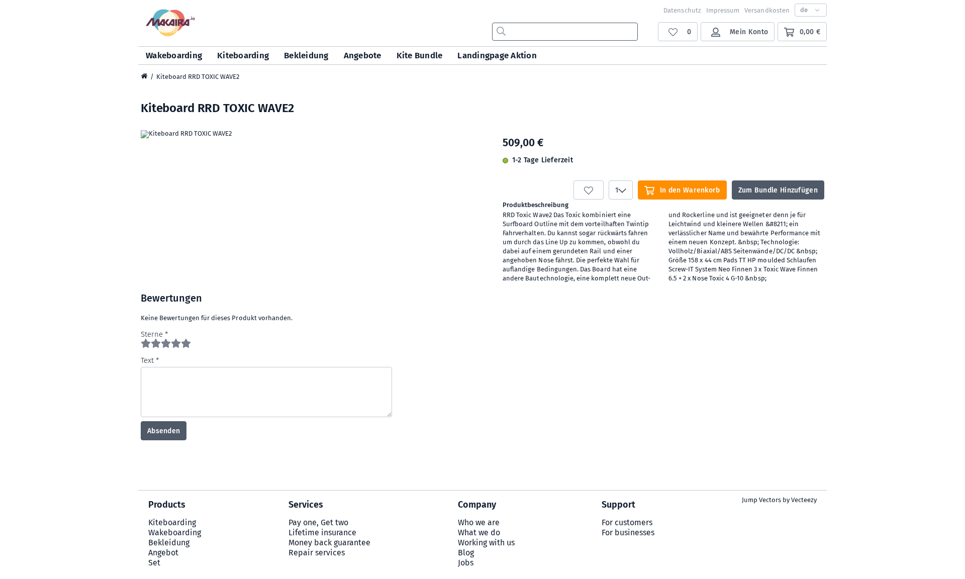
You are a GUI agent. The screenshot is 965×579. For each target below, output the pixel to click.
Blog (466, 552)
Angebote (362, 55)
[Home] (144, 77)
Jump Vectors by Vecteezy (779, 500)
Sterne (152, 334)
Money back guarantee (329, 542)
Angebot (163, 552)
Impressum (722, 10)
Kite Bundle (420, 55)
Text (147, 360)
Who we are (479, 522)
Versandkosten (767, 10)
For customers (627, 522)
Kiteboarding (243, 55)
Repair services (316, 552)
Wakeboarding (174, 55)
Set (154, 562)
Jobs (465, 562)
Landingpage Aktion (497, 55)
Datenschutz (682, 10)
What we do (479, 532)
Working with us (486, 542)
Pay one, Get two (318, 522)
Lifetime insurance (322, 532)
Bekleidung (306, 55)
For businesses (628, 532)
